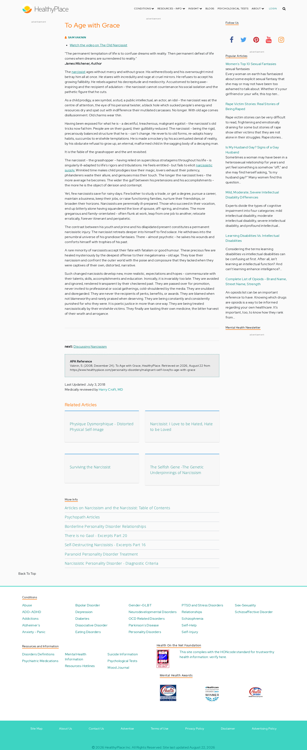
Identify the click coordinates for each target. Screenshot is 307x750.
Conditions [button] (142, 8)
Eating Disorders (88, 632)
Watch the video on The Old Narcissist (98, 45)
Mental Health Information (75, 656)
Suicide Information (123, 654)
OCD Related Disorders (147, 618)
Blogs (210, 8)
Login (273, 8)
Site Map (36, 728)
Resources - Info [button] (170, 8)
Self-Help (189, 625)
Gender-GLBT (140, 605)
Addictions (30, 618)
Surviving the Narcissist (90, 466)
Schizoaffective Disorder (254, 612)
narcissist (79, 72)
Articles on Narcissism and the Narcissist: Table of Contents (117, 507)
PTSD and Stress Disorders (202, 605)
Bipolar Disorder (87, 605)
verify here (217, 657)
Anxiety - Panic (33, 632)
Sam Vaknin (77, 37)
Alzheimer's (31, 625)
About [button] (256, 8)
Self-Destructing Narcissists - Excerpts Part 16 (105, 544)
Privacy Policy (194, 728)
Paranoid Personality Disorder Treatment (101, 554)
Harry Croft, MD (111, 389)
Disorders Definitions (38, 654)
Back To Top (27, 573)
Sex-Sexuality (245, 605)
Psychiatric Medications (40, 661)
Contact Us (96, 728)
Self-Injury (190, 632)
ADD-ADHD (31, 612)
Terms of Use (160, 728)
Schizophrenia (192, 618)
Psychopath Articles (82, 516)
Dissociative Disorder (91, 625)
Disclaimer (228, 728)
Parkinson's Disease (144, 625)
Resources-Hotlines (80, 666)
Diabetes (82, 618)
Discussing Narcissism (90, 346)
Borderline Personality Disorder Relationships (105, 526)
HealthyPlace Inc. (118, 747)
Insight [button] (193, 8)
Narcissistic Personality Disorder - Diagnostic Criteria (111, 563)
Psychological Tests (233, 8)
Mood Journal (118, 667)
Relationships (192, 612)
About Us (65, 728)
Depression (84, 612)
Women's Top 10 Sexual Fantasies (251, 64)
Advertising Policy (264, 728)
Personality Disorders (145, 632)
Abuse (27, 605)
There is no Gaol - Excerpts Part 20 (96, 535)
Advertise (127, 728)
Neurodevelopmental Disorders (153, 612)
